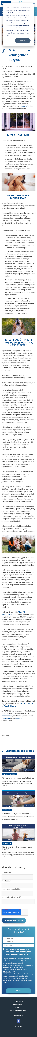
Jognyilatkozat (18, 1004)
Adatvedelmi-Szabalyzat (18, 1011)
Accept (22, 40)
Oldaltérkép (18, 1001)
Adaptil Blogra (10, 706)
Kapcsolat (18, 1007)
